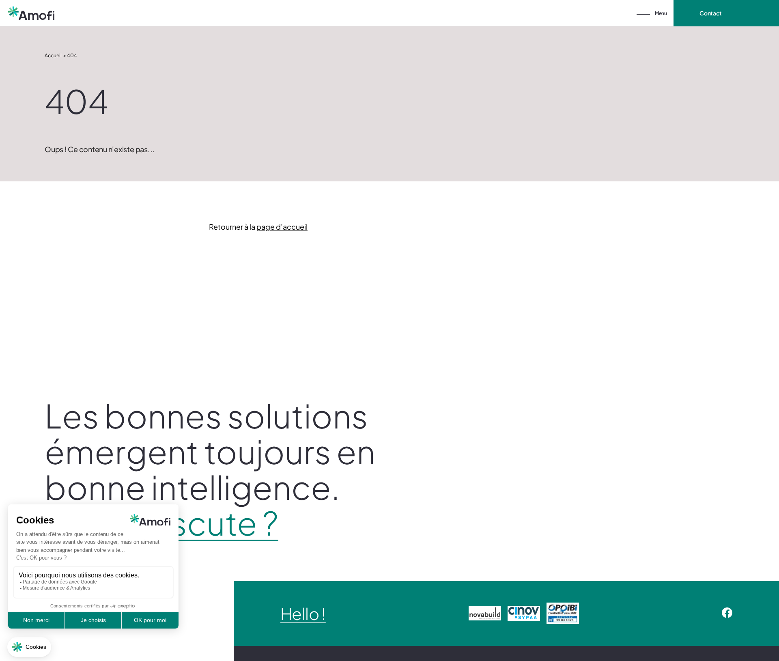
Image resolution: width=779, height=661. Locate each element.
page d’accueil (282, 226)
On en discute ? (161, 522)
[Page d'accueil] (31, 13)
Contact (710, 13)
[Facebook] (727, 613)
